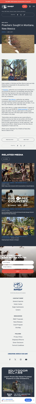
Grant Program (18, 325)
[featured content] (18, 383)
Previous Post (9, 139)
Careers (18, 310)
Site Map (18, 328)
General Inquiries (18, 301)
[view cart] (30, 6)
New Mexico (12, 99)
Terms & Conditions (18, 345)
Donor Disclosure (18, 342)
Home (3, 11)
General (4, 32)
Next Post (26, 139)
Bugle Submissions (18, 307)
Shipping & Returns (18, 340)
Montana (5, 90)
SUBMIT (18, 271)
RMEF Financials (18, 319)
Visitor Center (18, 304)
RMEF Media (7, 11)
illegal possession (23, 109)
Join (25, 6)
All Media (5, 159)
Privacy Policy (18, 337)
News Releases (18, 322)
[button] (17, 15)
